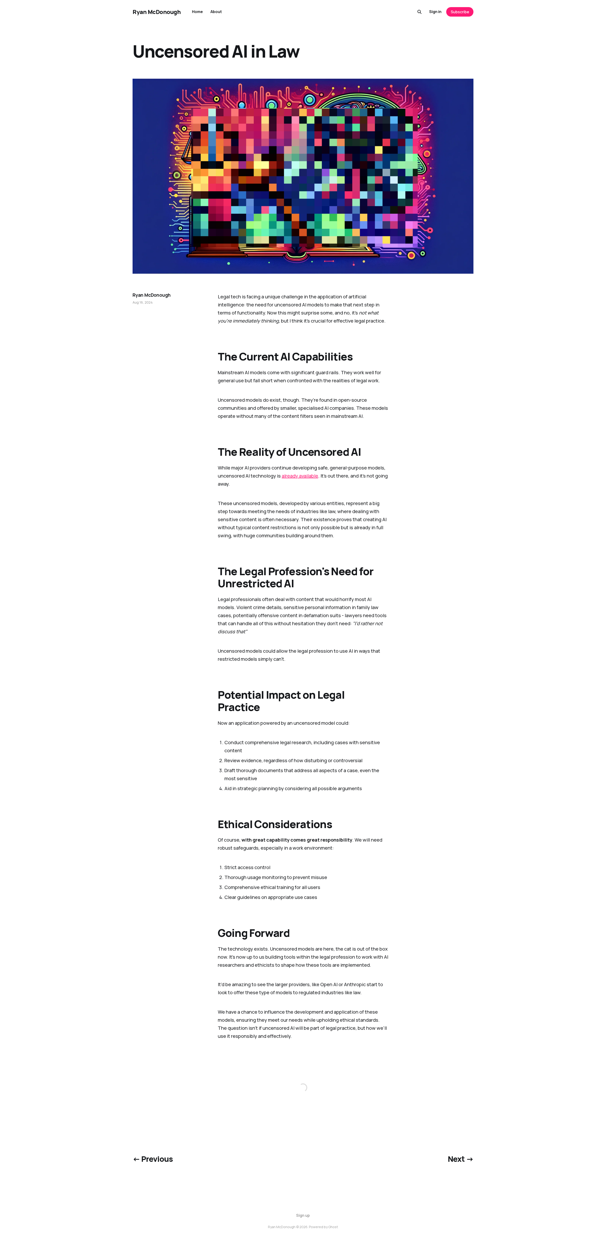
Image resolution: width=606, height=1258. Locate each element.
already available (300, 476)
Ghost (333, 1227)
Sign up (303, 1215)
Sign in (435, 11)
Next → (460, 1159)
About (216, 11)
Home (197, 11)
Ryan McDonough (157, 12)
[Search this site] (419, 11)
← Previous (153, 1159)
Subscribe (460, 11)
